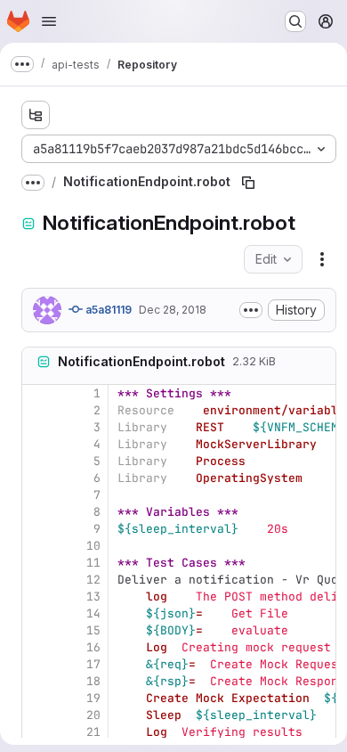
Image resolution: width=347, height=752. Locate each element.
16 (93, 647)
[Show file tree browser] (35, 115)
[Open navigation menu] (49, 21)
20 (93, 715)
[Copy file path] (248, 182)
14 (93, 613)
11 (93, 562)
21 (93, 732)
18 (93, 681)
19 (93, 698)
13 (93, 596)
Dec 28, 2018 (172, 309)
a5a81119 (107, 309)
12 (93, 579)
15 (93, 630)
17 (93, 664)
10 (93, 545)
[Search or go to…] (295, 21)
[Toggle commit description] (250, 310)
